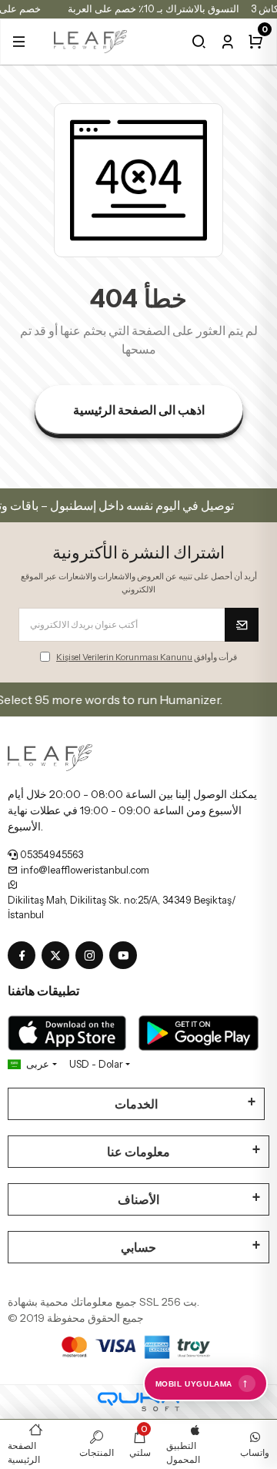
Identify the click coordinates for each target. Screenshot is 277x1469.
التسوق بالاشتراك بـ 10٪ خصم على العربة (153, 8)
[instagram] (92, 956)
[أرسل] (242, 625)
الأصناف (138, 1199)
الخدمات (136, 1104)
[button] (19, 41)
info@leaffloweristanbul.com (83, 870)
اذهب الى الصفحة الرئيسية (139, 410)
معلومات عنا (138, 1151)
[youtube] (126, 956)
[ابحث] (199, 41)
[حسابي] (227, 41)
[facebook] (25, 956)
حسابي (138, 1247)
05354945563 (50, 854)
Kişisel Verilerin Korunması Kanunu (124, 657)
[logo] (90, 40)
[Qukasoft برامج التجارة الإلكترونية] (138, 1401)
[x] (58, 956)
